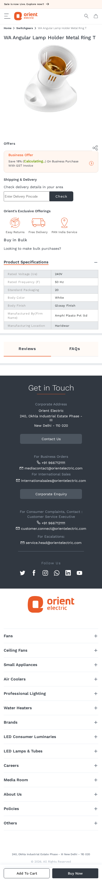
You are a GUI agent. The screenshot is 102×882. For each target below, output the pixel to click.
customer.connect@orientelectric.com (52, 528)
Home (7, 28)
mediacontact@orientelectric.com (53, 468)
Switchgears (24, 28)
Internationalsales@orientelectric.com (52, 481)
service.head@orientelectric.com (53, 543)
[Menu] (7, 16)
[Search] (86, 16)
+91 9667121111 (53, 463)
